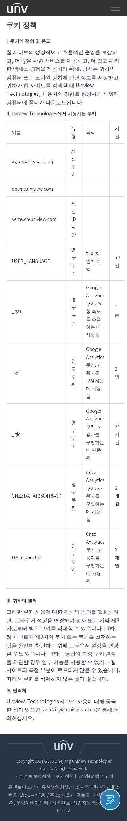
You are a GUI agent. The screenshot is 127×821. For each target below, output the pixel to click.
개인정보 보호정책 (32, 776)
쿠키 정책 (64, 776)
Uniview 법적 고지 (95, 776)
